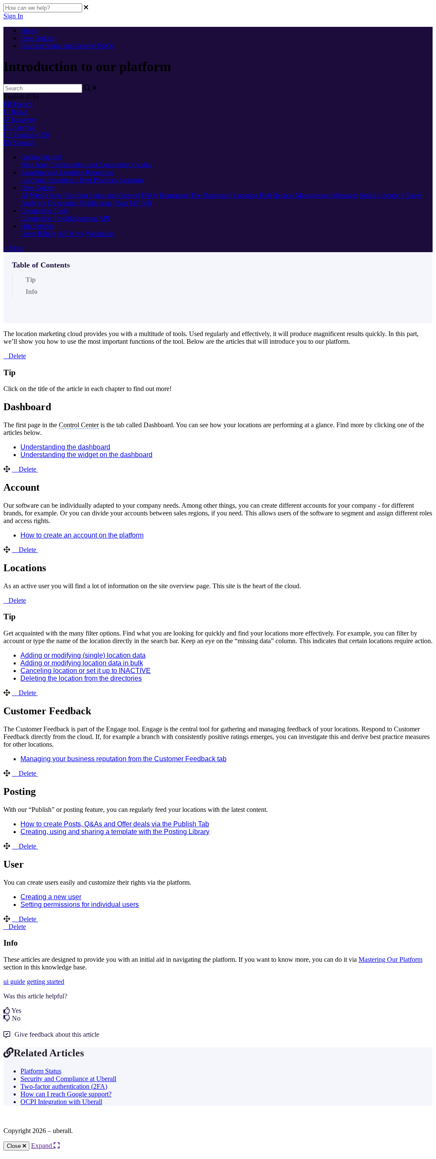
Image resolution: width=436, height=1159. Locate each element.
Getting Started (40, 157)
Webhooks (100, 233)
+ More (13, 248)
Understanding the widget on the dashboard (86, 454)
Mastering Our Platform (390, 959)
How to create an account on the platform (81, 535)
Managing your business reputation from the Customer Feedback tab (123, 758)
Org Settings (37, 226)
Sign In (13, 16)
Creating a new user (50, 896)
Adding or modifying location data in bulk (81, 663)
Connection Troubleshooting (58, 218)
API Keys (70, 233)
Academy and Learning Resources (66, 172)
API (103, 218)
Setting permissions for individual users (79, 904)
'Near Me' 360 (132, 203)
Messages (345, 195)
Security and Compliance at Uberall (68, 1078)
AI (24, 195)
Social (368, 195)
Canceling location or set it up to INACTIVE (85, 670)
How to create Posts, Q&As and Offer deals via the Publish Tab (114, 824)
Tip (31, 279)
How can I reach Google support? (66, 1094)
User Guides (37, 38)
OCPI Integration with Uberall (61, 1101)
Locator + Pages (400, 195)
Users (28, 233)
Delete (17, 355)
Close (15, 1146)
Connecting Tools (44, 210)
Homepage (174, 195)
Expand (42, 1145)
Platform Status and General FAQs (67, 45)
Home (28, 30)
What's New (46, 195)
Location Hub (252, 195)
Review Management (301, 195)
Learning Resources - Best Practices (68, 180)
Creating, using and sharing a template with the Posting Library (114, 831)
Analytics (33, 203)
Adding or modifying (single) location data (83, 655)
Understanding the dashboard (65, 447)
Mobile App (95, 203)
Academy (131, 180)
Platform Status (40, 1071)
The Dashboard (211, 195)
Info (31, 291)
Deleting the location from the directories (81, 678)
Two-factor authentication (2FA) (63, 1086)
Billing (46, 233)
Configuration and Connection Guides (100, 164)
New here (33, 164)
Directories (62, 203)
